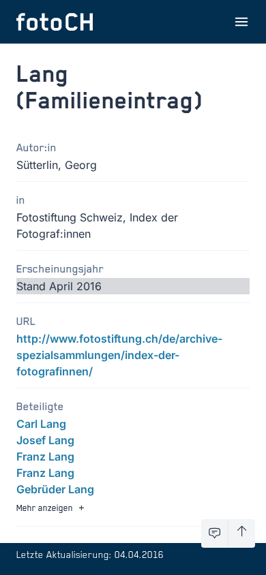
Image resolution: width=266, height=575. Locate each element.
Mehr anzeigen (44, 507)
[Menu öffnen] (241, 22)
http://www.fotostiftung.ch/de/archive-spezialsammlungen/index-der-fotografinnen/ (119, 355)
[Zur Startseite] (54, 22)
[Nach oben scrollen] (241, 533)
